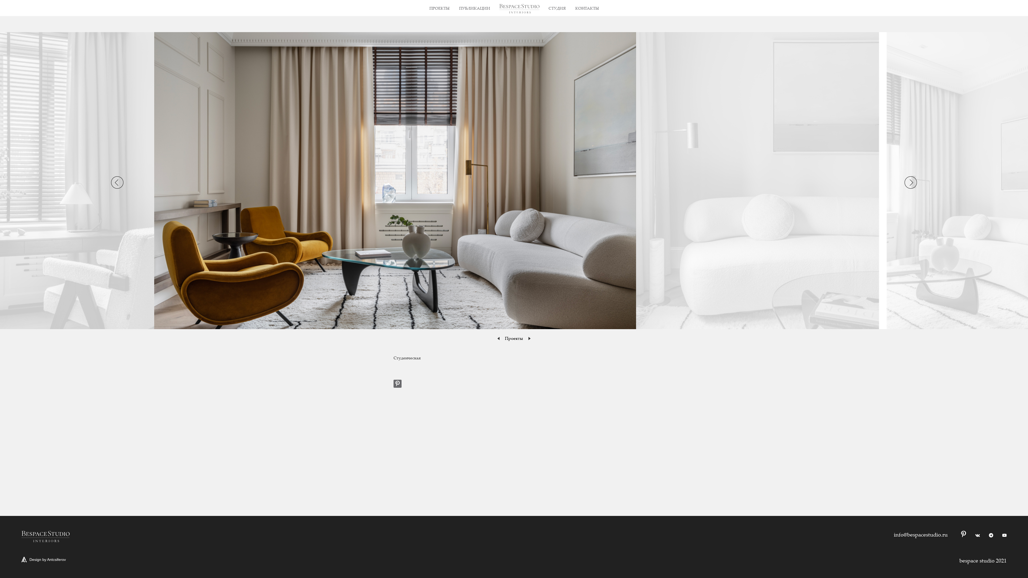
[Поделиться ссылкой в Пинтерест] (398, 384)
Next (911, 182)
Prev (117, 182)
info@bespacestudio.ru (921, 534)
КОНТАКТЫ (587, 8)
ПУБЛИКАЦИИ (474, 8)
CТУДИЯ (557, 8)
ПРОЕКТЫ (439, 8)
